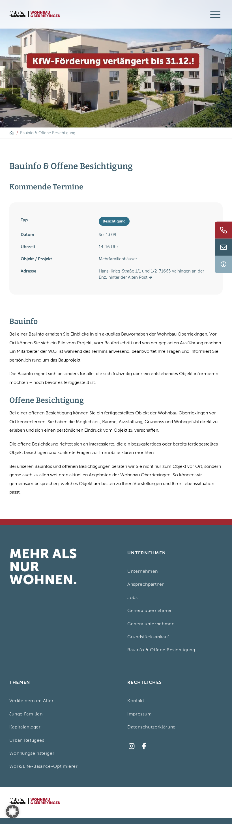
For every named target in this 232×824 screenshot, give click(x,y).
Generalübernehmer (149, 610)
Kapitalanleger (25, 727)
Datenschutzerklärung (151, 727)
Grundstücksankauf (148, 636)
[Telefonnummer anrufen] (223, 230)
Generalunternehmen (151, 623)
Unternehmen (142, 571)
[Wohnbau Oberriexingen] (34, 14)
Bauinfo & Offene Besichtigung (161, 649)
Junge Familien (26, 714)
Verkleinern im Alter (31, 700)
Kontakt (135, 700)
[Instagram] (131, 746)
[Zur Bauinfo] (223, 264)
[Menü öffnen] (215, 14)
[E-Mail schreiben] (223, 247)
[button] (12, 811)
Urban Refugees (26, 740)
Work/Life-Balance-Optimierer (43, 766)
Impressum (139, 714)
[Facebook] (144, 746)
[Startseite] (11, 133)
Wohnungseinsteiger (32, 753)
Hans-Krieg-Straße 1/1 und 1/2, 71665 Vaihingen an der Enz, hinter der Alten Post (151, 274)
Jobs (132, 597)
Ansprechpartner (145, 584)
